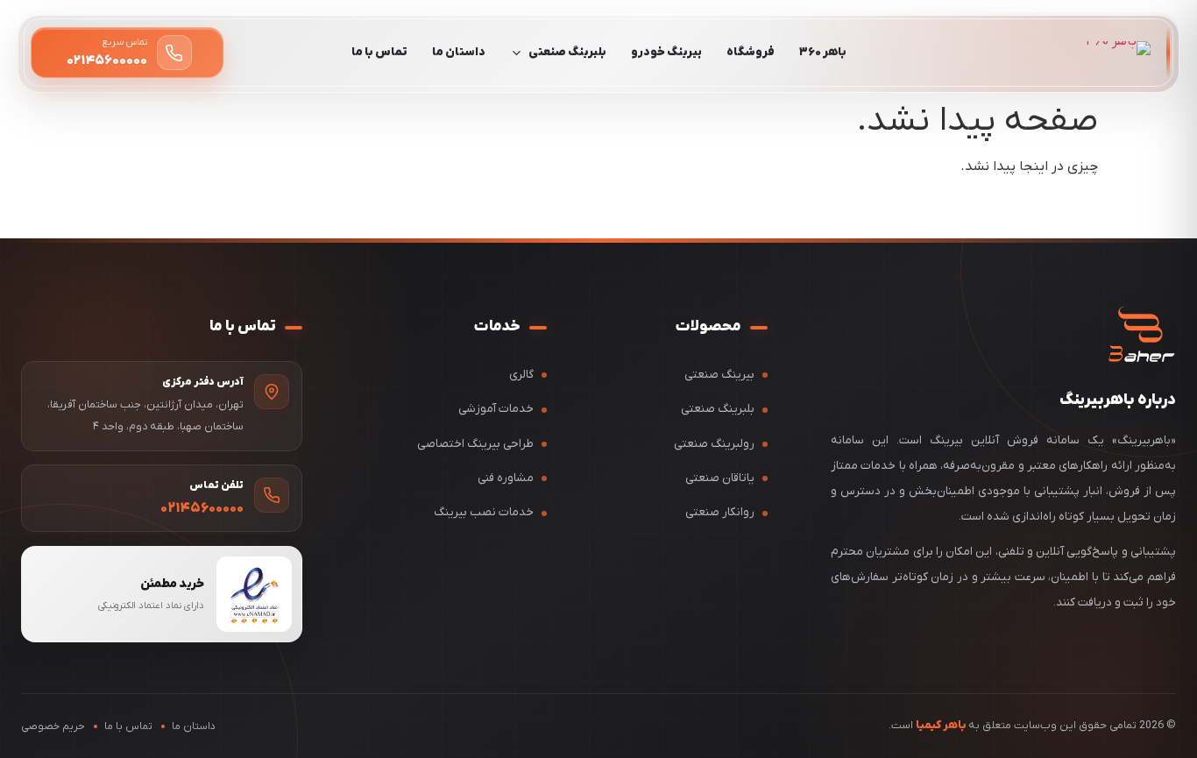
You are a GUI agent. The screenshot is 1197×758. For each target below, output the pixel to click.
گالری (521, 374)
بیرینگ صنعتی (719, 374)
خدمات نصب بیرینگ (484, 512)
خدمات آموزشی (496, 408)
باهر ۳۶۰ (822, 52)
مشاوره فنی (506, 478)
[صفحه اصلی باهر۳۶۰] (1118, 53)
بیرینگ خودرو (666, 52)
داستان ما (458, 52)
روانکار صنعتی (719, 512)
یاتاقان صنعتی (719, 478)
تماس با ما (379, 52)
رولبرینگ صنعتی (714, 443)
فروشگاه (750, 52)
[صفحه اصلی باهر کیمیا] (1142, 334)
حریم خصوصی (53, 726)
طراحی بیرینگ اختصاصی (475, 443)
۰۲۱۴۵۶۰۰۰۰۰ (202, 508)
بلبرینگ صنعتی (567, 52)
